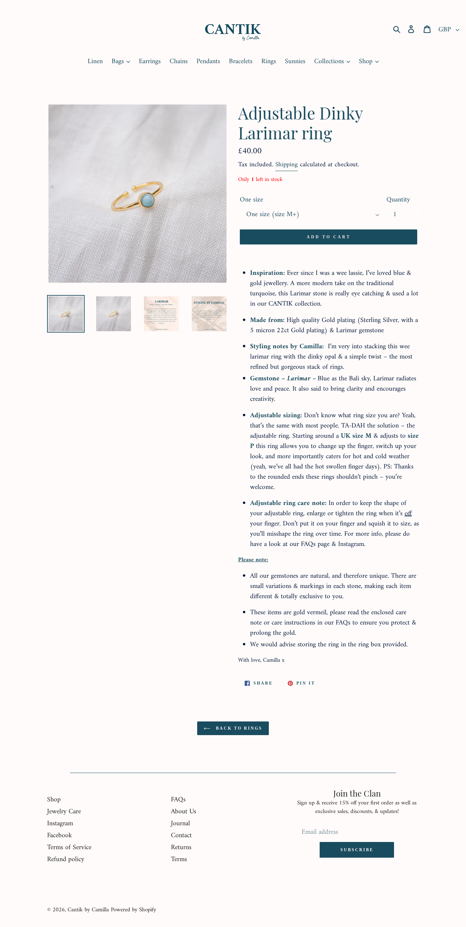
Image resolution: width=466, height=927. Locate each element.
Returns (181, 848)
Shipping (286, 164)
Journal (180, 824)
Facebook (59, 836)
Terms (179, 860)
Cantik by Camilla (88, 910)
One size (251, 200)
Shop (54, 800)
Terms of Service (69, 848)
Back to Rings (238, 728)
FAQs (178, 800)
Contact (181, 836)
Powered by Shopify (133, 910)
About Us (183, 812)
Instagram (60, 824)
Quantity (398, 200)
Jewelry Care (64, 812)
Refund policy (65, 860)
